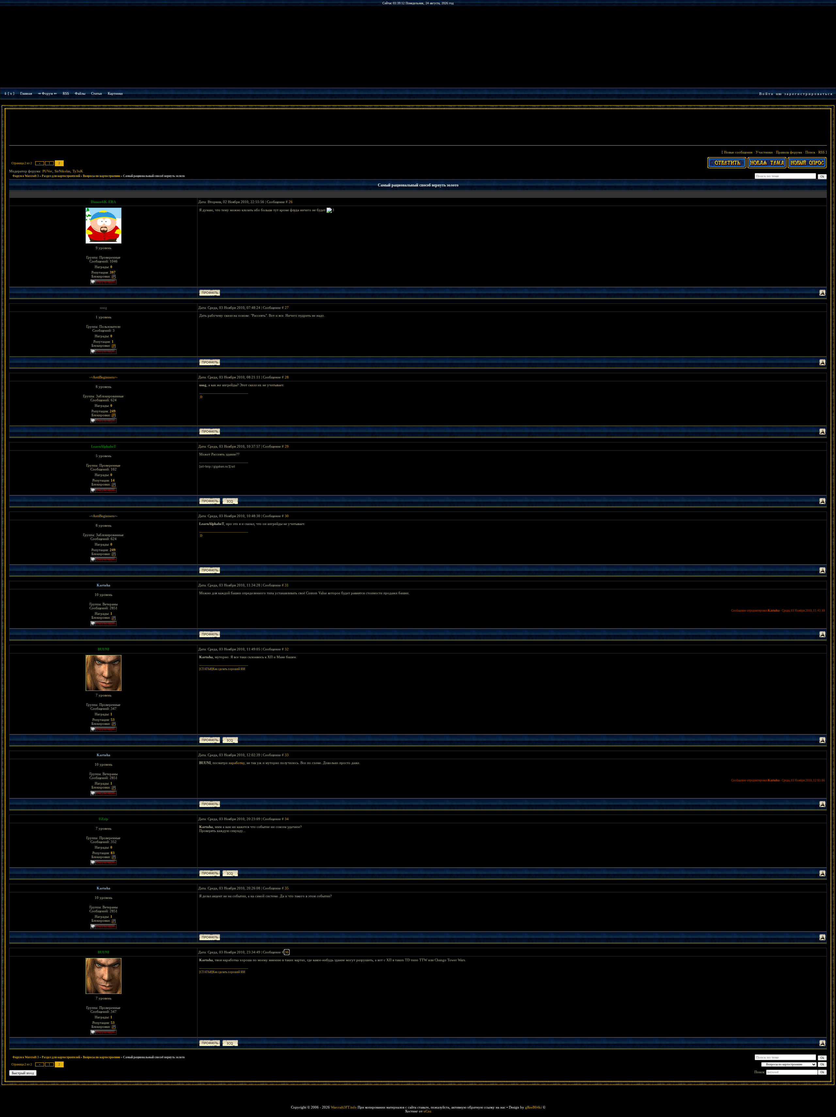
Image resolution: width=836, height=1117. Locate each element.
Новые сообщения (738, 152)
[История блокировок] (114, 276)
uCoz (427, 1111)
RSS (66, 93)
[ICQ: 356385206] (230, 873)
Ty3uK (77, 171)
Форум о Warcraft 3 (25, 176)
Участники (764, 152)
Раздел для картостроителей (61, 176)
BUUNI (103, 649)
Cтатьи (96, 93)
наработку (237, 763)
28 (287, 377)
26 (291, 202)
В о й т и (766, 94)
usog (103, 308)
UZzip (103, 819)
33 (287, 755)
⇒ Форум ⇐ (47, 93)
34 (287, 819)
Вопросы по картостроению (101, 176)
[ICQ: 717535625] (230, 501)
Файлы (80, 93)
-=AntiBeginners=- (103, 377)
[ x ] (11, 93)
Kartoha (103, 585)
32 (287, 649)
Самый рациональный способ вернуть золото (154, 176)
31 (287, 585)
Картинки (115, 93)
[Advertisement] (418, 128)
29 (287, 446)
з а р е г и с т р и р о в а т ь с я (808, 94)
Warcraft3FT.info (344, 1107)
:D (200, 397)
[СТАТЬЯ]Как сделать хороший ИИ (222, 669)
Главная (26, 93)
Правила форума (789, 152)
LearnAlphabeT (103, 446)
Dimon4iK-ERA (103, 202)
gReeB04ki (533, 1107)
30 (287, 516)
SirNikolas (62, 171)
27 (287, 308)
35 (287, 888)
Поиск (810, 152)
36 (287, 952)
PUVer (47, 171)
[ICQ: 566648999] (230, 740)
